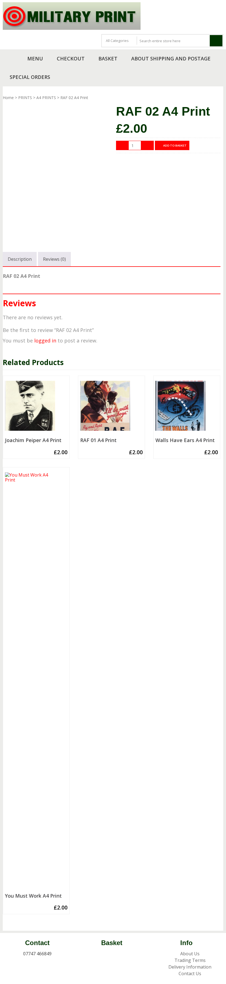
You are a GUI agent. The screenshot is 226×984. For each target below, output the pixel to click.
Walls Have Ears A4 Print (185, 440)
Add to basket (175, 145)
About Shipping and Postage (171, 58)
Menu (35, 58)
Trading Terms (190, 960)
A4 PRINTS (46, 97)
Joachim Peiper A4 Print (33, 440)
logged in (45, 340)
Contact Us (190, 973)
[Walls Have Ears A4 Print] (186, 408)
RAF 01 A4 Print (98, 440)
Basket (107, 58)
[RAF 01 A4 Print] (111, 408)
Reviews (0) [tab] (54, 259)
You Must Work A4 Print (33, 896)
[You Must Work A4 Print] (36, 681)
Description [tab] (20, 259)
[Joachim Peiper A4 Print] (36, 408)
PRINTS (25, 97)
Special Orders (30, 77)
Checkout (71, 58)
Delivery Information (189, 967)
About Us (190, 954)
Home (8, 97)
